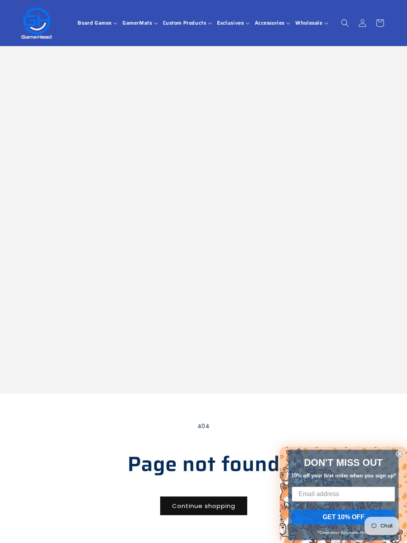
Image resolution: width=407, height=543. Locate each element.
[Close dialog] (400, 454)
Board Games (95, 23)
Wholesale (308, 23)
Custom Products (184, 23)
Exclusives (230, 23)
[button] (98, 23)
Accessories (270, 23)
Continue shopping (203, 506)
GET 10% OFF (343, 517)
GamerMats (137, 23)
